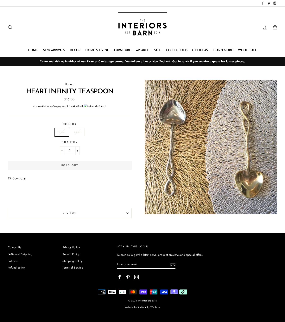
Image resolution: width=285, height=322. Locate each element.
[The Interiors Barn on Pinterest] (128, 277)
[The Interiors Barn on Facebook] (119, 277)
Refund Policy (71, 254)
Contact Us (14, 247)
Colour (69, 124)
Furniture (122, 50)
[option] (142, 61)
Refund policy (16, 267)
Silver (62, 132)
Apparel (142, 50)
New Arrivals (54, 50)
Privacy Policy (71, 247)
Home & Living (97, 50)
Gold (78, 132)
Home (33, 50)
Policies (12, 261)
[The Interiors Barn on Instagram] (136, 277)
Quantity (69, 142)
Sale (157, 50)
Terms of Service (72, 267)
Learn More (223, 50)
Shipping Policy (72, 261)
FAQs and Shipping (20, 254)
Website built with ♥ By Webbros (142, 307)
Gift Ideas (200, 50)
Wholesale (247, 50)
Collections (176, 50)
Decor (75, 50)
